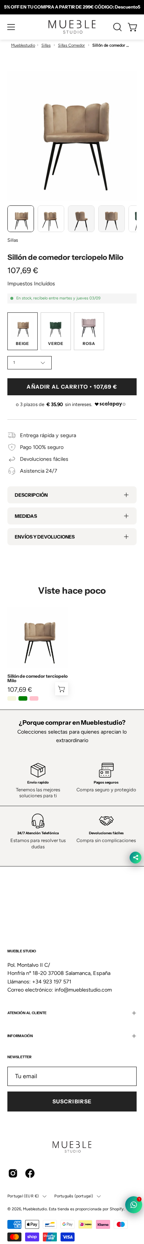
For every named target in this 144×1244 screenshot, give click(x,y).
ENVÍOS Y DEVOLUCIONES (45, 537)
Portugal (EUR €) (23, 1162)
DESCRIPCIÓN (31, 495)
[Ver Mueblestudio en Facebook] (29, 1139)
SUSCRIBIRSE (72, 1067)
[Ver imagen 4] (111, 218)
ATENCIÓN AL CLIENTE (27, 979)
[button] (117, 27)
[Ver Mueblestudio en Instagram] (12, 1139)
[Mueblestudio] (72, 27)
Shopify (117, 1175)
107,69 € (19, 689)
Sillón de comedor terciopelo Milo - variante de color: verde (22, 698)
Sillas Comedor (71, 45)
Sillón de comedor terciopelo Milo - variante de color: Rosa (34, 698)
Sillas (46, 45)
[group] (72, 7)
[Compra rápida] (61, 688)
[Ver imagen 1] (20, 218)
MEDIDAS (26, 516)
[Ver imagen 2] (51, 218)
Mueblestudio (23, 45)
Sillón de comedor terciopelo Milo (37, 678)
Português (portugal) (73, 1162)
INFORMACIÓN (20, 1002)
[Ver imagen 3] (81, 218)
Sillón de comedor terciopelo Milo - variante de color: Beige (11, 698)
